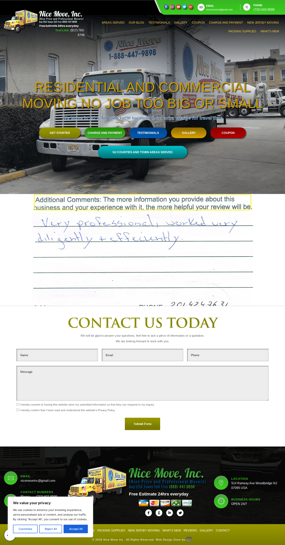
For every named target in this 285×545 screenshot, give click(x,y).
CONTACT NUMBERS (37, 492)
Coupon (198, 22)
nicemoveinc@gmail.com (38, 480)
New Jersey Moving (263, 22)
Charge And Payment (226, 22)
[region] (50, 517)
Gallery (180, 22)
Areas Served (113, 22)
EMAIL (210, 5)
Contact (223, 530)
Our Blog (136, 22)
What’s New (270, 31)
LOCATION (239, 478)
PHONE (257, 5)
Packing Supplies (242, 31)
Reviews (190, 530)
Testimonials (159, 22)
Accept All (75, 528)
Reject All (51, 528)
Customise (25, 528)
